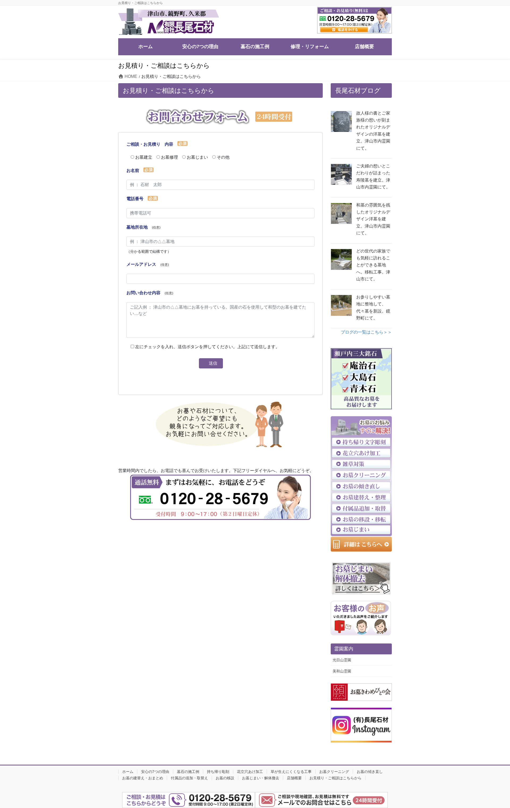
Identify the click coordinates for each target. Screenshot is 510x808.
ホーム (127, 771)
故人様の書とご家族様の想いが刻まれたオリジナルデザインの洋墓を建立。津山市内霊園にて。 (373, 130)
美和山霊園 (342, 671)
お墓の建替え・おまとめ (142, 778)
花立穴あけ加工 (250, 771)
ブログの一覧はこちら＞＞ (366, 332)
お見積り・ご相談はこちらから (335, 778)
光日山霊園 (342, 660)
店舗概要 (294, 778)
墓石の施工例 (188, 771)
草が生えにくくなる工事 (291, 771)
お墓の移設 (225, 778)
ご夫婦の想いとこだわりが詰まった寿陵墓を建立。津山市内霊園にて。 (373, 176)
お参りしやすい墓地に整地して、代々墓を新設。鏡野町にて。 (373, 307)
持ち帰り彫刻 (218, 771)
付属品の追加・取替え (189, 778)
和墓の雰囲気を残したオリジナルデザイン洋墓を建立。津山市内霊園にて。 (373, 219)
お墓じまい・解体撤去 (260, 778)
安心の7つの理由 (155, 771)
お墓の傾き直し (370, 771)
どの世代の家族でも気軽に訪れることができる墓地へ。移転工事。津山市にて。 (373, 265)
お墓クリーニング (334, 771)
